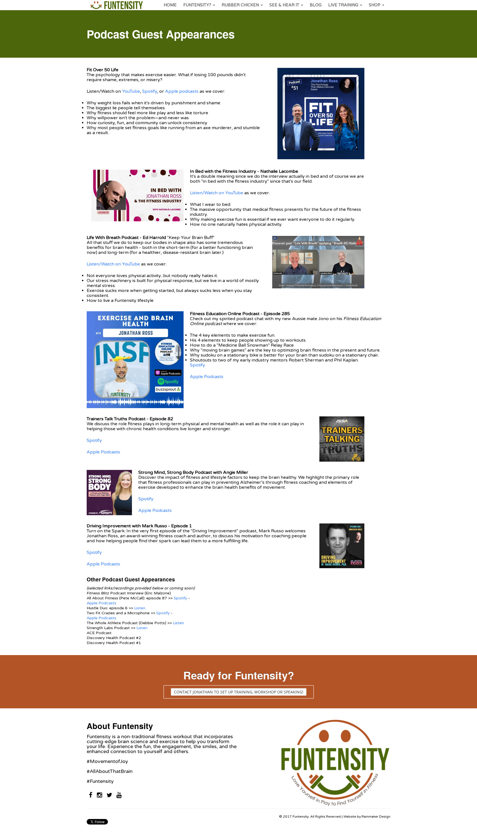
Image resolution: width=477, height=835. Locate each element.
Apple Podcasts (206, 376)
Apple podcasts (181, 91)
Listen (139, 608)
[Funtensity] (116, 5)
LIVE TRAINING (343, 5)
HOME (170, 5)
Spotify (149, 91)
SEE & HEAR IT (284, 5)
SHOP (374, 5)
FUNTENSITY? (197, 5)
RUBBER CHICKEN (240, 5)
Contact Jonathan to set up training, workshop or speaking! (238, 692)
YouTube (130, 91)
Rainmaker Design (376, 816)
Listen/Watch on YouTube (216, 193)
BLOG (316, 5)
